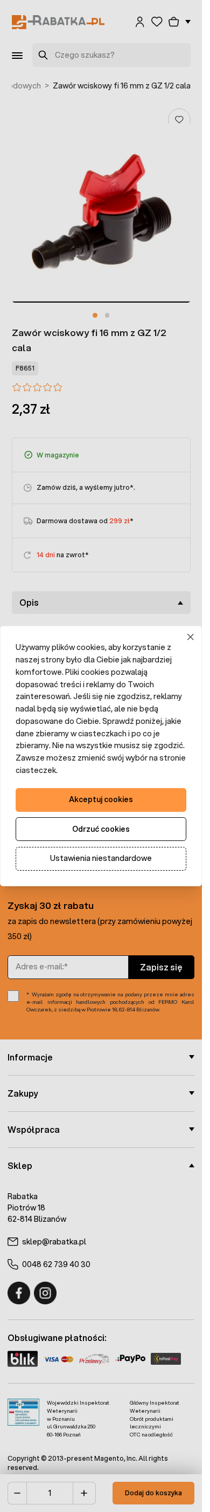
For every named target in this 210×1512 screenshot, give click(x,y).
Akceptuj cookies (101, 799)
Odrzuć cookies (101, 829)
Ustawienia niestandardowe (101, 858)
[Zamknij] (191, 637)
